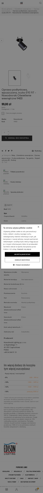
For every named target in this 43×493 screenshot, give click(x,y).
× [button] (38, 227)
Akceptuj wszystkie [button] (22, 254)
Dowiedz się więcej (24, 249)
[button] (21, 265)
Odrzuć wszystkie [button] (22, 260)
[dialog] (21, 246)
